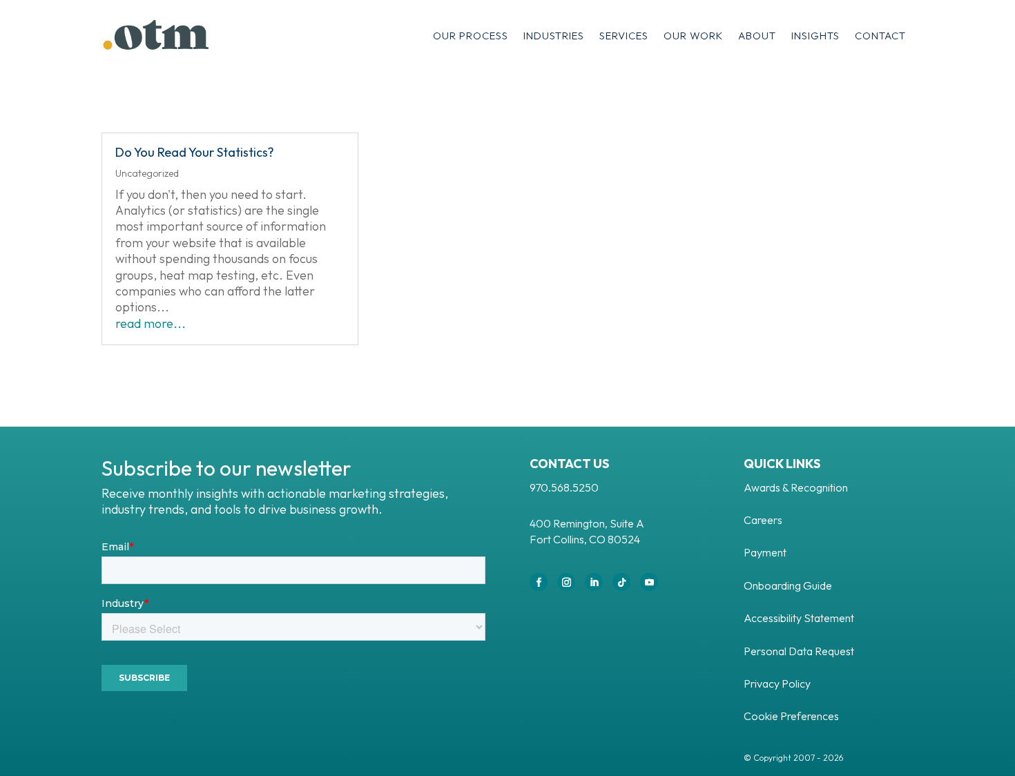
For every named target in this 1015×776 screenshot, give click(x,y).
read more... (150, 323)
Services (623, 35)
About (757, 35)
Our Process (470, 35)
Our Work (693, 35)
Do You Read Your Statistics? (194, 152)
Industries (553, 35)
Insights (815, 35)
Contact (880, 35)
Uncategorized (147, 173)
